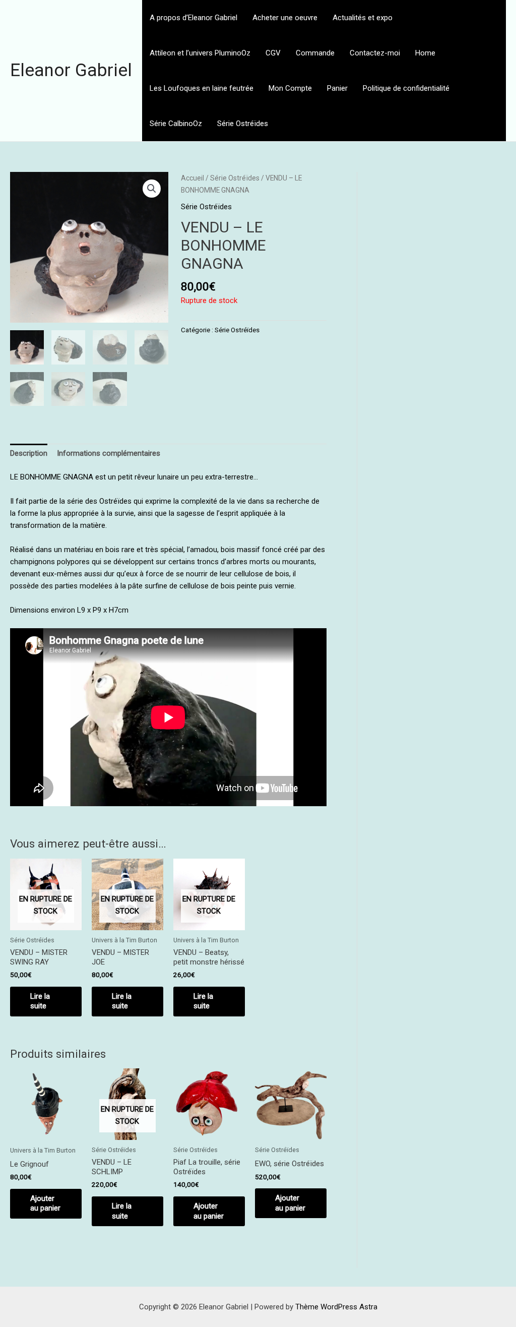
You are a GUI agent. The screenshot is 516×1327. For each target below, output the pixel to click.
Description (28, 453)
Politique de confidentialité (406, 88)
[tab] (28, 453)
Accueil (192, 178)
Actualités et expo (363, 17)
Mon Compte (290, 88)
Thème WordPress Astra (336, 1306)
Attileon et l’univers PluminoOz (200, 52)
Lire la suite (40, 1001)
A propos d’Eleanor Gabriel (193, 17)
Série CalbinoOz (176, 123)
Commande (315, 52)
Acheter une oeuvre (284, 17)
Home (425, 52)
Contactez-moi (375, 52)
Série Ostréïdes (242, 123)
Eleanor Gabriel (71, 70)
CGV (273, 52)
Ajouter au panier (45, 1203)
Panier (337, 88)
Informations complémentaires (108, 453)
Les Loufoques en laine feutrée (201, 88)
